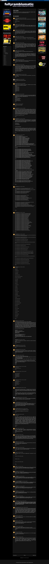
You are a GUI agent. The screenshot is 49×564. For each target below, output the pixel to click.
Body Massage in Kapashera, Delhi (19, 70)
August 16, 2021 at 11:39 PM (21, 339)
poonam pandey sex (17, 304)
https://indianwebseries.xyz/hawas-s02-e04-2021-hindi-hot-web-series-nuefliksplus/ (24, 253)
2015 (5, 59)
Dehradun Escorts (17, 83)
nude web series (17, 291)
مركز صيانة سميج (17, 384)
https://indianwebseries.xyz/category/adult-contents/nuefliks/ (22, 224)
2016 (5, 58)
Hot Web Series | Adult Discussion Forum (19, 115)
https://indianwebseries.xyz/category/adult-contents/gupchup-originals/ (23, 213)
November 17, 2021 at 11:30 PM (22, 366)
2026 (5, 47)
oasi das (16, 297)
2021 (5, 50)
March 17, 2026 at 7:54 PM (20, 520)
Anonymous (16, 320)
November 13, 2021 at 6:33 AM (20, 355)
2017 (5, 57)
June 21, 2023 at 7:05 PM (20, 452)
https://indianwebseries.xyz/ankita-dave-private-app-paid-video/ (22, 259)
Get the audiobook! (42, 16)
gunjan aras (16, 290)
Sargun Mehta (16, 79)
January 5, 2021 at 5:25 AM (21, 36)
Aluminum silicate (17, 435)
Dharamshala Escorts (17, 99)
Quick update (6, 53)
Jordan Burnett (17, 349)
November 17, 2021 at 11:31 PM (22, 371)
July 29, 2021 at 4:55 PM (21, 320)
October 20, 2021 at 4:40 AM (22, 349)
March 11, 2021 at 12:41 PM (23, 74)
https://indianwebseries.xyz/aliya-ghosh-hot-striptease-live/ (21, 203)
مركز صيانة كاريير (17, 367)
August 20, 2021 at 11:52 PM (22, 345)
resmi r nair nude (17, 308)
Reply (15, 40)
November (6, 52)
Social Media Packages (25, 508)
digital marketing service (18, 507)
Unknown (16, 36)
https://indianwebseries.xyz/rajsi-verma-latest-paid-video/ (21, 199)
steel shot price (17, 415)
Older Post (34, 555)
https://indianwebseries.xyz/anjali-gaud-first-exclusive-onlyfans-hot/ (22, 263)
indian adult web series (17, 298)
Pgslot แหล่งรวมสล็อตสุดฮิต (18, 481)
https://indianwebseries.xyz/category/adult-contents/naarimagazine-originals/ (23, 222)
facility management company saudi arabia (24, 521)
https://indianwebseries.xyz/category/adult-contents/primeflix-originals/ (23, 225)
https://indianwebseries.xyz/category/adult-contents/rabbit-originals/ (22, 227)
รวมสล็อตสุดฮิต (16, 476)
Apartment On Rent (17, 397)
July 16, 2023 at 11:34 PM (24, 481)
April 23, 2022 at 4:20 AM (21, 441)
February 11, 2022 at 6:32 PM (20, 434)
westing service (17, 366)
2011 (4, 63)
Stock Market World (17, 124)
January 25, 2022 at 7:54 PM (24, 402)
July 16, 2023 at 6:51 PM (21, 476)
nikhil (15, 434)
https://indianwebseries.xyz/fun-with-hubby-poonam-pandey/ (21, 254)
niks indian (16, 287)
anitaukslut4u (16, 273)
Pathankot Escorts (17, 86)
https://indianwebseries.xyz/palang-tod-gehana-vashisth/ (21, 196)
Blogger (16, 452)
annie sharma (16, 315)
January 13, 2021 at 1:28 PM (21, 42)
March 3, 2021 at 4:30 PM (21, 64)
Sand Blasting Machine (18, 402)
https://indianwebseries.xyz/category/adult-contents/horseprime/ (22, 215)
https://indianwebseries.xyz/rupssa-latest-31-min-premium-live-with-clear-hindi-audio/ (24, 202)
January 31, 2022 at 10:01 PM (24, 408)
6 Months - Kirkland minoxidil (18, 448)
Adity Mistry (16, 280)
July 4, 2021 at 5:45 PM (21, 186)
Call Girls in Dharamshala (18, 98)
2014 (5, 60)
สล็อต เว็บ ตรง (16, 471)
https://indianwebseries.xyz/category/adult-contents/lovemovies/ (22, 220)
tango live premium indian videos (18, 276)
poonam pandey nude (17, 301)
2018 (5, 56)
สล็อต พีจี (16, 466)
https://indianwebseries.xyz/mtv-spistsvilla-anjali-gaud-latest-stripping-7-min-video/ (24, 188)
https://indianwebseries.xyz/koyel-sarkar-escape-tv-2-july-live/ (22, 204)
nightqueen (16, 441)
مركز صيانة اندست (17, 376)
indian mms (16, 283)
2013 (5, 61)
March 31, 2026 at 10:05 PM (20, 526)
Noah (15, 520)
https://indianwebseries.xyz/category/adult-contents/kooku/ (21, 219)
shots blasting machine (18, 408)
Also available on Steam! (7, 30)
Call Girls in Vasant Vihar (30, 65)
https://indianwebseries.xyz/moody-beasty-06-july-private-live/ (22, 262)
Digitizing (25, 346)
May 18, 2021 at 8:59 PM (22, 83)
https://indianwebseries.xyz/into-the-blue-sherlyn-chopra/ (21, 240)
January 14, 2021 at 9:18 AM (21, 50)
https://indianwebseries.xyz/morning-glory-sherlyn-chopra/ (21, 239)
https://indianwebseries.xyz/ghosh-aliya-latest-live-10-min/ (21, 248)
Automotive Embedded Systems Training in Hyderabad (25, 538)
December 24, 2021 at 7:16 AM (22, 387)
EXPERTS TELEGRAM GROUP (28, 392)
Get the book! (42, 15)
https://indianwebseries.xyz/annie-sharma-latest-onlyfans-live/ (22, 192)
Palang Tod (16, 269)
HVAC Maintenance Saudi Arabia (28, 527)
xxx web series (16, 284)
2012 (5, 62)
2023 (5, 49)
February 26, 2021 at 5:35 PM (20, 59)
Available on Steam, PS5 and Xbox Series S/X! (7, 16)
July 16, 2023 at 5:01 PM (21, 471)
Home (24, 555)
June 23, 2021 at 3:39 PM (22, 118)
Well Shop (16, 447)
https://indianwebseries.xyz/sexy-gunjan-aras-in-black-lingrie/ (22, 197)
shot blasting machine (33, 403)
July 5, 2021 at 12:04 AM (22, 212)
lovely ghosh (16, 294)
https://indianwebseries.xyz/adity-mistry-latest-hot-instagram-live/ (22, 191)
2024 (5, 48)
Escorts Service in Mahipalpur (18, 69)
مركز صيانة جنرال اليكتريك (18, 381)
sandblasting (24, 429)
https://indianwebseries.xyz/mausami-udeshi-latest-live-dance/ (22, 195)
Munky (16, 355)
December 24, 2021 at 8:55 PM (23, 397)
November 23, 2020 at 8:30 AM (21, 24)
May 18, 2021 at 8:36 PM (21, 79)
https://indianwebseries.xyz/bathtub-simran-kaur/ (20, 245)
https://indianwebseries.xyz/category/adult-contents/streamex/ (22, 229)
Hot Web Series (17, 123)
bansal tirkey (16, 64)
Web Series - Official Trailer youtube (19, 461)
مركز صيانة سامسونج (17, 383)
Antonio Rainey (17, 387)
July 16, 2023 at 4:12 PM (20, 466)
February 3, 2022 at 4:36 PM (21, 414)
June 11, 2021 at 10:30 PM (22, 108)
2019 (5, 55)
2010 (5, 64)
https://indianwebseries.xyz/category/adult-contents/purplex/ (21, 226)
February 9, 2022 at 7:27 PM (21, 428)
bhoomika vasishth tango (18, 277)
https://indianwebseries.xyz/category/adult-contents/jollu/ (21, 218)
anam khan (16, 312)
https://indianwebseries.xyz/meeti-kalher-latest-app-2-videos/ (22, 198)
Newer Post (14, 555)
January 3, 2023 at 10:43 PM (21, 447)
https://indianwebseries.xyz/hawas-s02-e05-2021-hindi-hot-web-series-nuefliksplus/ (24, 252)
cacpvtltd (16, 59)
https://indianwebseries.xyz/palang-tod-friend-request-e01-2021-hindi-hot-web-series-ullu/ (25, 205)
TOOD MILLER (17, 345)
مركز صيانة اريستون (17, 374)
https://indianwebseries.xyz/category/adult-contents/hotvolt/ (21, 217)
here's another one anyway (20, 12)
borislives (16, 24)
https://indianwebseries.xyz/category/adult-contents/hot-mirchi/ (22, 216)
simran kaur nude (17, 311)
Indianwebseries (17, 108)
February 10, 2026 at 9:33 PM (24, 507)
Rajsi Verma (16, 305)
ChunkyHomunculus (17, 74)
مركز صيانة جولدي (17, 382)
